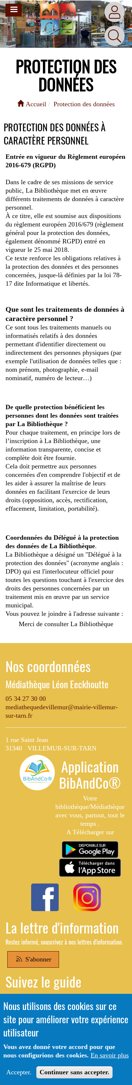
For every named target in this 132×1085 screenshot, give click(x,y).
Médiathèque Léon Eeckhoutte (57, 684)
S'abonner (37, 959)
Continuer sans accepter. (74, 1072)
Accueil (35, 104)
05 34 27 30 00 (26, 698)
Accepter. (19, 1072)
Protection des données (84, 104)
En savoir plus (110, 1055)
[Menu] (14, 10)
